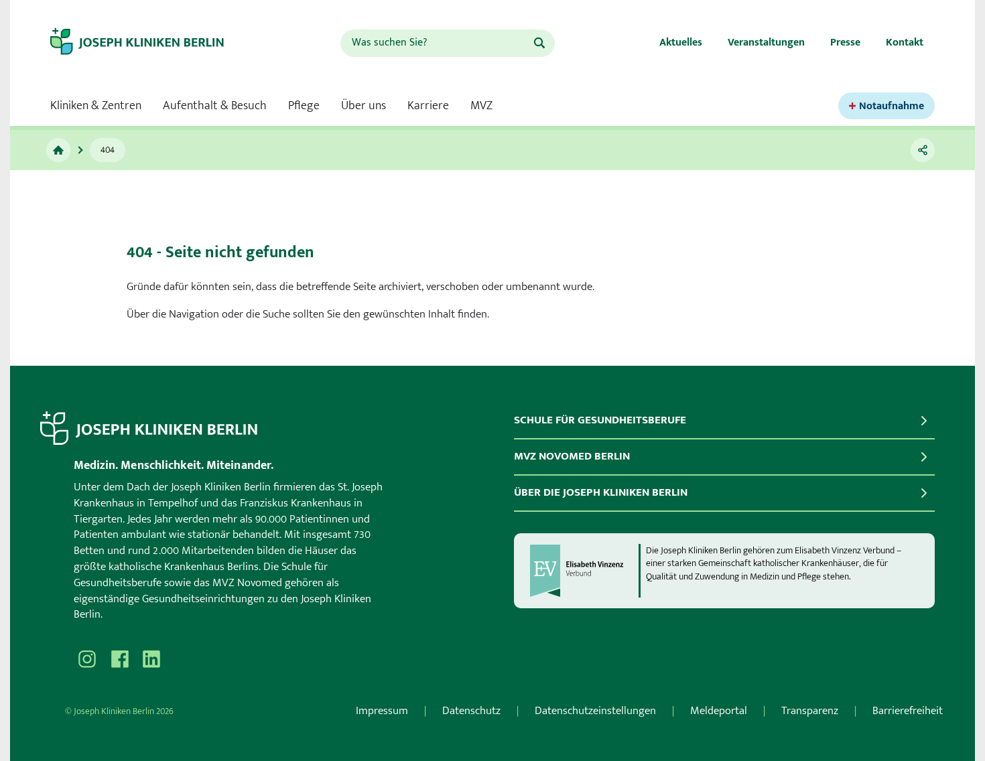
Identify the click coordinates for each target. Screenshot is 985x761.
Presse (845, 42)
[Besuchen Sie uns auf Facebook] (119, 659)
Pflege (304, 106)
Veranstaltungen (766, 42)
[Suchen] (539, 43)
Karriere (428, 106)
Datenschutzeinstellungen (595, 710)
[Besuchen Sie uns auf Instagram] (87, 659)
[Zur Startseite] (148, 43)
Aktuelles (680, 42)
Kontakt (904, 42)
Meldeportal (718, 710)
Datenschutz (471, 710)
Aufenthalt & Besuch (215, 106)
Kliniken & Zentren (95, 106)
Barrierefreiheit (907, 710)
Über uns (363, 106)
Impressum (382, 710)
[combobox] (436, 43)
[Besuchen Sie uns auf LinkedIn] (151, 659)
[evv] (583, 571)
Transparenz (809, 710)
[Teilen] (923, 150)
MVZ (481, 106)
